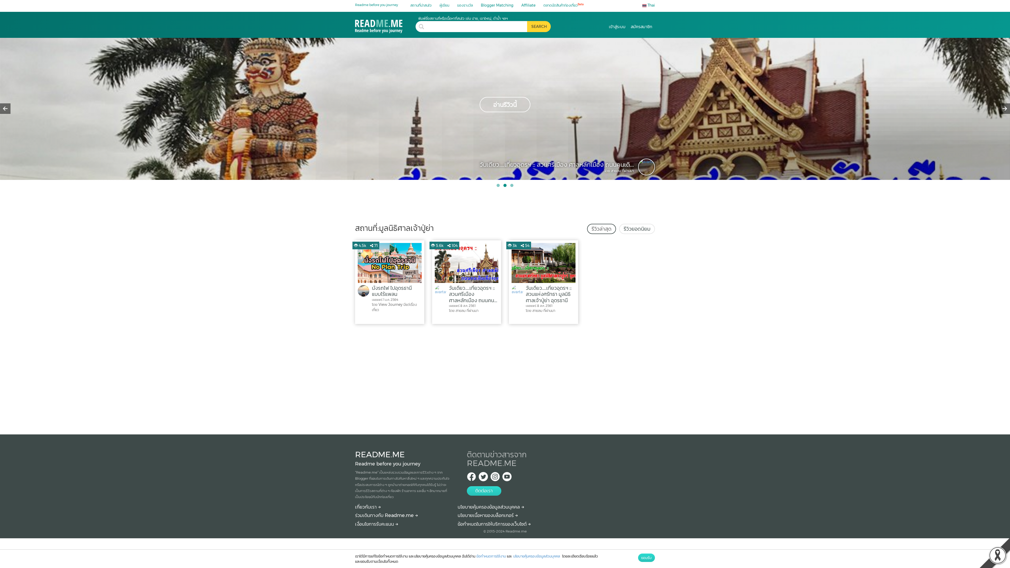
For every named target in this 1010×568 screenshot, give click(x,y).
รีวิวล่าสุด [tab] (602, 229)
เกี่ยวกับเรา (366, 507)
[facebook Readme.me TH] (471, 478)
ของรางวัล (465, 5)
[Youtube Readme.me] (507, 478)
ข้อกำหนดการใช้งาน (491, 556)
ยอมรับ (646, 557)
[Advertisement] (505, 378)
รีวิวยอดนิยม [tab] (637, 229)
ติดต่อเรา (484, 491)
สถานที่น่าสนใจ (421, 5)
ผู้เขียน (444, 5)
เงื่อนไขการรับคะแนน (375, 524)
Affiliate (528, 5)
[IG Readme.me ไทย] (495, 478)
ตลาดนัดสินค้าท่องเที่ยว (563, 5)
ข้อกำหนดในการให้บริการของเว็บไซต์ (493, 524)
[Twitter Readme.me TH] (483, 478)
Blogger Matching (497, 5)
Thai (651, 5)
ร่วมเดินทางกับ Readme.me (385, 515)
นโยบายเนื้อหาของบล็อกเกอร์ (486, 515)
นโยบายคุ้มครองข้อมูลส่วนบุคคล (489, 507)
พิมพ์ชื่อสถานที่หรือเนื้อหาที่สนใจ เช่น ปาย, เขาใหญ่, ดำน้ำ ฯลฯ (463, 18)
